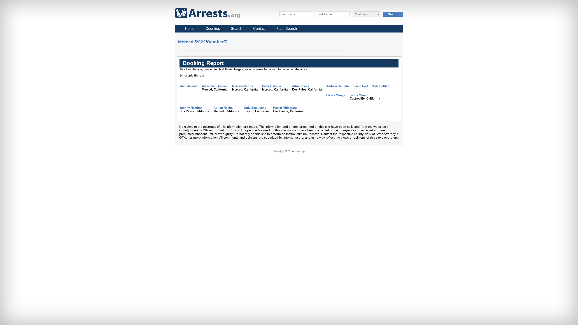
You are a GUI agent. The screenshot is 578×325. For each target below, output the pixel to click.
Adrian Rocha (223, 107)
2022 (201, 41)
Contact (259, 28)
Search (236, 28)
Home (190, 28)
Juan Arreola (188, 86)
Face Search (286, 28)
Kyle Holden (380, 86)
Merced (185, 41)
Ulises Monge (335, 95)
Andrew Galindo (337, 86)
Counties (212, 28)
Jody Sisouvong (255, 107)
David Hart (360, 86)
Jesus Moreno (359, 95)
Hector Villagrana (285, 107)
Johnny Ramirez (190, 107)
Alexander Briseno (215, 86)
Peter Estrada (271, 86)
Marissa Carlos (242, 86)
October (215, 41)
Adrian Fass (300, 86)
